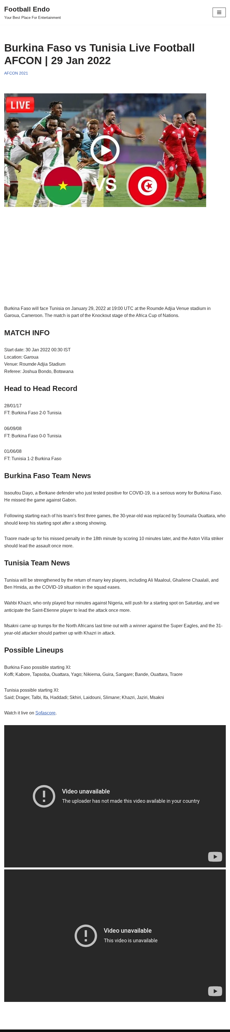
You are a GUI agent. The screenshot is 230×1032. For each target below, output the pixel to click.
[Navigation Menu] (219, 12)
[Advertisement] (115, 265)
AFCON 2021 (16, 73)
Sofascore (45, 713)
